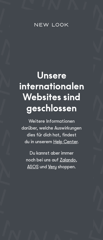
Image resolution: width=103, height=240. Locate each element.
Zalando (68, 160)
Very (52, 166)
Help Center (65, 141)
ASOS (33, 166)
